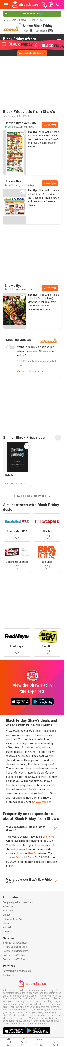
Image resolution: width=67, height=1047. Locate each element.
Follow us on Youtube (14, 955)
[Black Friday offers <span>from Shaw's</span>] (59, 41)
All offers (8, 910)
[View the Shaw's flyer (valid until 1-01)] (14, 311)
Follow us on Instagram (15, 950)
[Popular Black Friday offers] (58, 438)
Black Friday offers (19, 40)
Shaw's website (41, 802)
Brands (7, 914)
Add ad (7, 927)
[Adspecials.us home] (25, 4)
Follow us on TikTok (14, 959)
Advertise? (8, 906)
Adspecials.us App (13, 919)
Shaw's (23, 20)
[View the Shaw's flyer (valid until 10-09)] (14, 206)
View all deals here (30, 53)
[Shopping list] (51, 5)
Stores (12, 20)
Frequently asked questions (18, 902)
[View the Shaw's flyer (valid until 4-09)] (14, 152)
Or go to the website (30, 371)
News (6, 931)
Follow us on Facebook (15, 946)
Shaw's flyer (13, 857)
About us (8, 923)
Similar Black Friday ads (24, 437)
